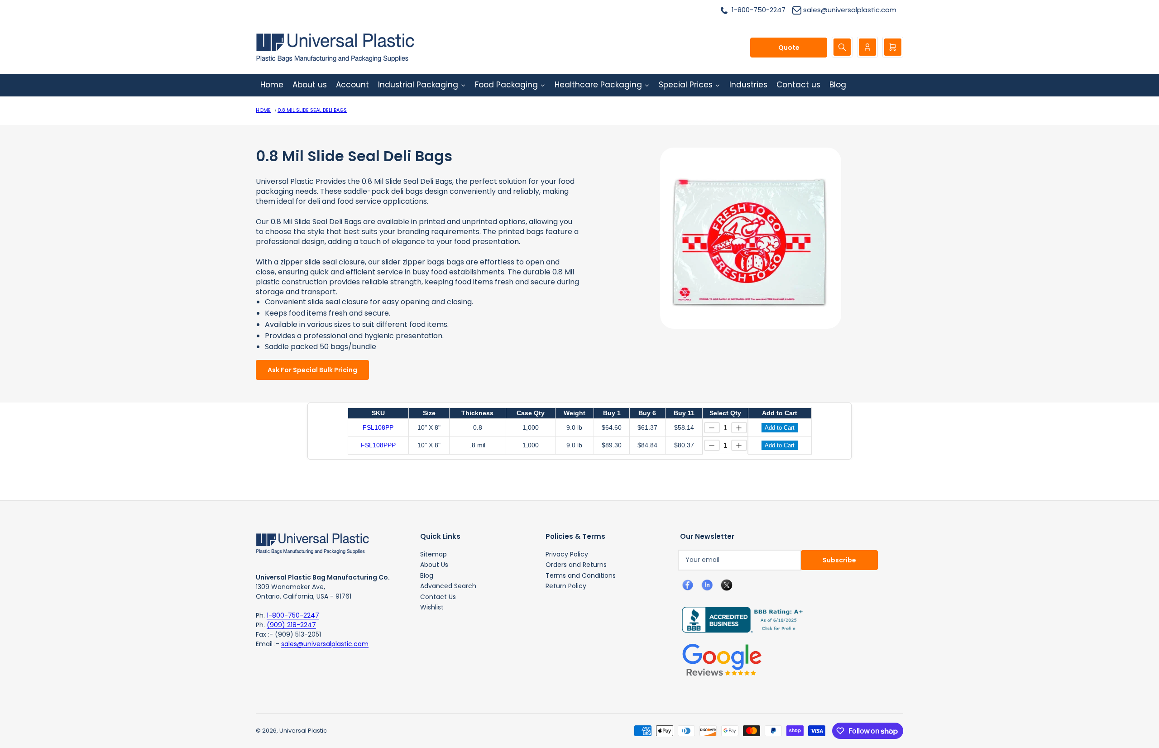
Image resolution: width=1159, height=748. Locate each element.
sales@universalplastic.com (325, 643)
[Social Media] (739, 618)
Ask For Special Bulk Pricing (312, 369)
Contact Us (438, 596)
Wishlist (432, 607)
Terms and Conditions (581, 575)
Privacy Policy (567, 554)
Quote (789, 47)
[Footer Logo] (312, 542)
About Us (434, 564)
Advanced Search (448, 585)
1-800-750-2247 (293, 615)
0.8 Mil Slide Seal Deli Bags (312, 110)
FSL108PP (378, 427)
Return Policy (566, 585)
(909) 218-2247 (291, 624)
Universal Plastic (303, 730)
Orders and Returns (576, 564)
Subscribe (839, 560)
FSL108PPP (378, 445)
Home (263, 110)
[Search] (842, 47)
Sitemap (433, 554)
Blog (426, 575)
